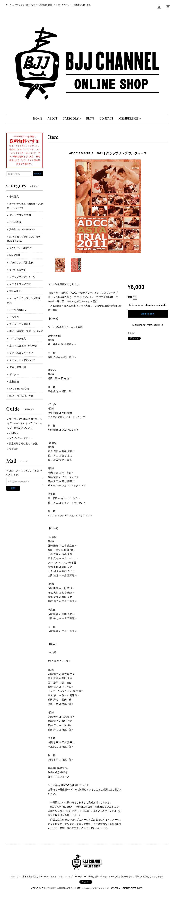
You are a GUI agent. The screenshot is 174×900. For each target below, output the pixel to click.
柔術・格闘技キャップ (21, 352)
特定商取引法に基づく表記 (23, 443)
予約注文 (14, 196)
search (37, 173)
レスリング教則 (17, 338)
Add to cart (147, 313)
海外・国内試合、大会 (21, 395)
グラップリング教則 (20, 215)
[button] (72, 118)
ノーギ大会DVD (17, 309)
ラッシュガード (17, 269)
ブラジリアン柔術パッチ (22, 360)
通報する (131, 333)
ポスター (14, 374)
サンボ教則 (15, 222)
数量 (130, 297)
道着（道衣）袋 (17, 367)
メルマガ (14, 317)
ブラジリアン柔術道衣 (21, 262)
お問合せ (14, 433)
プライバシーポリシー (21, 438)
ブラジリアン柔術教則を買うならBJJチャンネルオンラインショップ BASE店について (24, 423)
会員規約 (14, 448)
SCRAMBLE (15, 291)
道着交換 (14, 381)
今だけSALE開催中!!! (20, 248)
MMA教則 (14, 255)
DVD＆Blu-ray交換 (19, 388)
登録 (13, 488)
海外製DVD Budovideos (22, 229)
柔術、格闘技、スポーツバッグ (26, 331)
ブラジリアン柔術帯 (20, 324)
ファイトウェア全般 (20, 284)
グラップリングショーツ (22, 276)
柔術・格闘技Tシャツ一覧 (23, 345)
